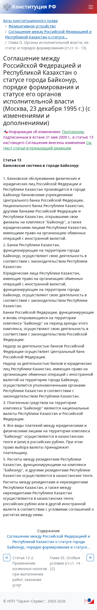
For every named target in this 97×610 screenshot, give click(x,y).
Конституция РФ (33, 6)
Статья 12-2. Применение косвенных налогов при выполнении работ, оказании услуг (29, 571)
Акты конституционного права (30, 20)
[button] (91, 7)
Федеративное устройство (32, 26)
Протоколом (73, 131)
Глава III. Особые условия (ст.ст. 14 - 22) (66, 563)
